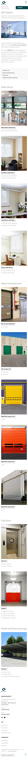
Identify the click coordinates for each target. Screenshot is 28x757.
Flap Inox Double (7, 566)
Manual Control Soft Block (10, 176)
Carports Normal (7, 674)
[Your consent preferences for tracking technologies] (25, 754)
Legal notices (4, 725)
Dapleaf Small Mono (8, 611)
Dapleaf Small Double (8, 613)
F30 (4, 419)
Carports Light (6, 672)
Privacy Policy (4, 727)
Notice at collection (8, 755)
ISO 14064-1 (4, 745)
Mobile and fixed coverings (10, 77)
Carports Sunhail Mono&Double (11, 676)
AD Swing (5, 374)
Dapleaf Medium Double (9, 618)
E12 (3, 464)
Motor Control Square (8, 272)
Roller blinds (6, 70)
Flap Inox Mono (7, 564)
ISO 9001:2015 (4, 740)
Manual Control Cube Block (10, 223)
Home (2, 39)
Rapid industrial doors (9, 73)
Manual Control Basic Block (10, 130)
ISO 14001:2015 (4, 743)
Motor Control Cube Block (9, 225)
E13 (3, 510)
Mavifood (5, 327)
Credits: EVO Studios (12, 751)
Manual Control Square (9, 270)
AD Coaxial (5, 372)
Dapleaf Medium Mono (9, 615)
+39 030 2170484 (5, 709)
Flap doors (5, 75)
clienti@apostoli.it (5, 714)
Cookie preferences (6, 732)
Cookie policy (4, 730)
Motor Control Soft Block (9, 178)
